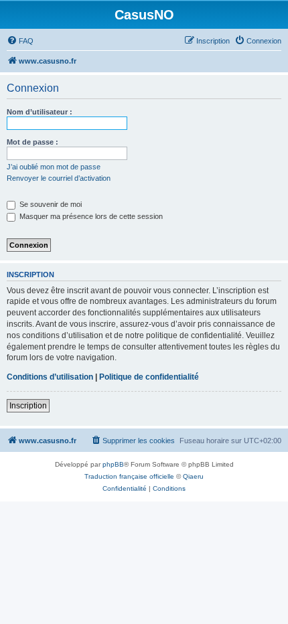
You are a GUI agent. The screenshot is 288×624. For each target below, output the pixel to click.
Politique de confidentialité (149, 377)
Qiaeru (193, 476)
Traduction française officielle (129, 476)
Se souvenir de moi (49, 204)
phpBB (113, 464)
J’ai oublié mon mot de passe (53, 167)
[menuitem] (20, 41)
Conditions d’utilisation (50, 377)
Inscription (28, 405)
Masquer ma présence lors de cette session (90, 216)
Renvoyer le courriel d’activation (59, 178)
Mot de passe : (32, 142)
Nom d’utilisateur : (39, 112)
